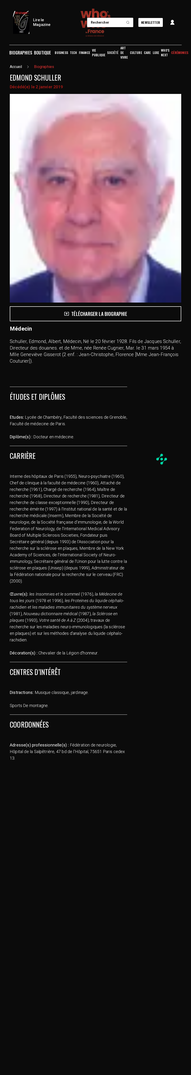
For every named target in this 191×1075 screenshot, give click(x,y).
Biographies (20, 53)
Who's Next (165, 52)
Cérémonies (179, 52)
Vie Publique (98, 52)
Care (147, 52)
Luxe (156, 52)
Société (112, 52)
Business (61, 52)
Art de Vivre (124, 53)
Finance (84, 52)
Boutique (42, 53)
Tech (73, 52)
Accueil (16, 66)
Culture (136, 52)
